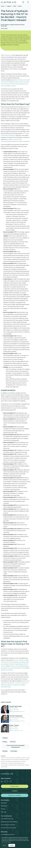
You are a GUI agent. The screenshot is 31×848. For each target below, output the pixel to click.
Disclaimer (4, 806)
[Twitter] (8, 781)
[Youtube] (11, 781)
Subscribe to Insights (14, 795)
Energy (4, 741)
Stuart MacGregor (16, 706)
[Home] (8, 2)
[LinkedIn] (2, 781)
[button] (23, 2)
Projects (4, 738)
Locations (14, 791)
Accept (12, 845)
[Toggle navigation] (28, 2)
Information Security (7, 818)
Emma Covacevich (16, 716)
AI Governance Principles (8, 827)
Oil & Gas (12, 741)
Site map (3, 812)
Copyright (4, 803)
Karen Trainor (14, 725)
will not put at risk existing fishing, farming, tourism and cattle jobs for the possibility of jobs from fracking (15, 668)
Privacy (3, 809)
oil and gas (14, 751)
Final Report (7, 55)
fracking (4, 751)
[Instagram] (5, 781)
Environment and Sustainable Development (16, 746)
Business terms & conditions (9, 821)
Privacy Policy (7, 842)
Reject (4, 845)
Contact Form (15, 786)
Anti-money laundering (8, 824)
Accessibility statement (8, 834)
